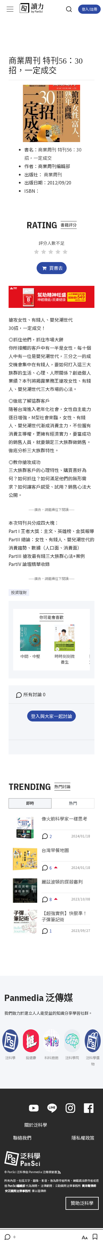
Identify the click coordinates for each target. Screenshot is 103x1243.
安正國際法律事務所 (18, 1191)
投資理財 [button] (19, 592)
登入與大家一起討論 (51, 716)
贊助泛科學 (82, 1202)
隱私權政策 (83, 1137)
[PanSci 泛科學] (34, 8)
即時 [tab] (30, 803)
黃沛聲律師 (89, 1185)
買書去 (55, 267)
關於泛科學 (35, 1124)
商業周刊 (53, 174)
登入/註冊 (89, 9)
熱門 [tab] (73, 803)
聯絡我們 (22, 1137)
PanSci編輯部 (16, 1185)
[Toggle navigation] (10, 9)
